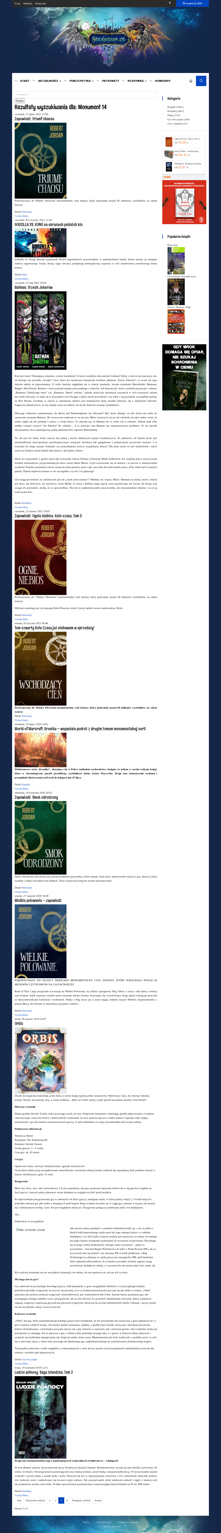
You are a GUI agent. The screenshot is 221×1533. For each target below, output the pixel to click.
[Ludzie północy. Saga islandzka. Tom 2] (40, 1417)
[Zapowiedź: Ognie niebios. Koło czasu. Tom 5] (40, 557)
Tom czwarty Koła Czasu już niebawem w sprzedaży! (54, 627)
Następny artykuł (81, 1500)
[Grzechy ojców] (184, 377)
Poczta (86, 1522)
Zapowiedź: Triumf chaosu (34, 118)
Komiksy (27, 503)
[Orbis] (40, 1060)
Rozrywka (136, 80)
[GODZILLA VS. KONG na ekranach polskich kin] (40, 242)
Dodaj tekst (40, 3)
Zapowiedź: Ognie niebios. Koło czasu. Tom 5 (48, 515)
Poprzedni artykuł (35, 1500)
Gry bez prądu (29, 1359)
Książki (26, 784)
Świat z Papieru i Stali (179, 307)
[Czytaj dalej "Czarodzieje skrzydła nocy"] (176, 291)
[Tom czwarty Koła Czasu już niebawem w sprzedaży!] (40, 668)
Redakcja (27, 3)
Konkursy (162, 80)
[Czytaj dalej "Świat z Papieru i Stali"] (176, 321)
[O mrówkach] (184, 202)
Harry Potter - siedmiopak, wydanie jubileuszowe (189, 151)
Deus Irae (172, 245)
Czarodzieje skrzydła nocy (181, 276)
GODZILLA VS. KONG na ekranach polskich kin (49, 224)
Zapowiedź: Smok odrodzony (36, 797)
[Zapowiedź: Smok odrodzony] (40, 837)
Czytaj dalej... (22, 215)
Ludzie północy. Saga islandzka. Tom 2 (44, 1372)
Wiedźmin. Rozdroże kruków (188, 164)
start (19, 1500)
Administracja (103, 1522)
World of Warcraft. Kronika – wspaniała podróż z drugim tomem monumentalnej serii (80, 728)
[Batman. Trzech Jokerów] (40, 330)
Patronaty (110, 80)
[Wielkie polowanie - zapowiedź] (40, 941)
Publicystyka (80, 80)
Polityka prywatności (128, 1522)
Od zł (181, 142)
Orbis (19, 1023)
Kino (24, 274)
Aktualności (48, 80)
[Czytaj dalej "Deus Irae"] (176, 260)
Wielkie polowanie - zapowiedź (38, 900)
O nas (17, 3)
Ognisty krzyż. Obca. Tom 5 (187, 139)
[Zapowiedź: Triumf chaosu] (40, 160)
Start (25, 80)
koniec (98, 1500)
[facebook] (169, 3)
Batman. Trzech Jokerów (33, 287)
